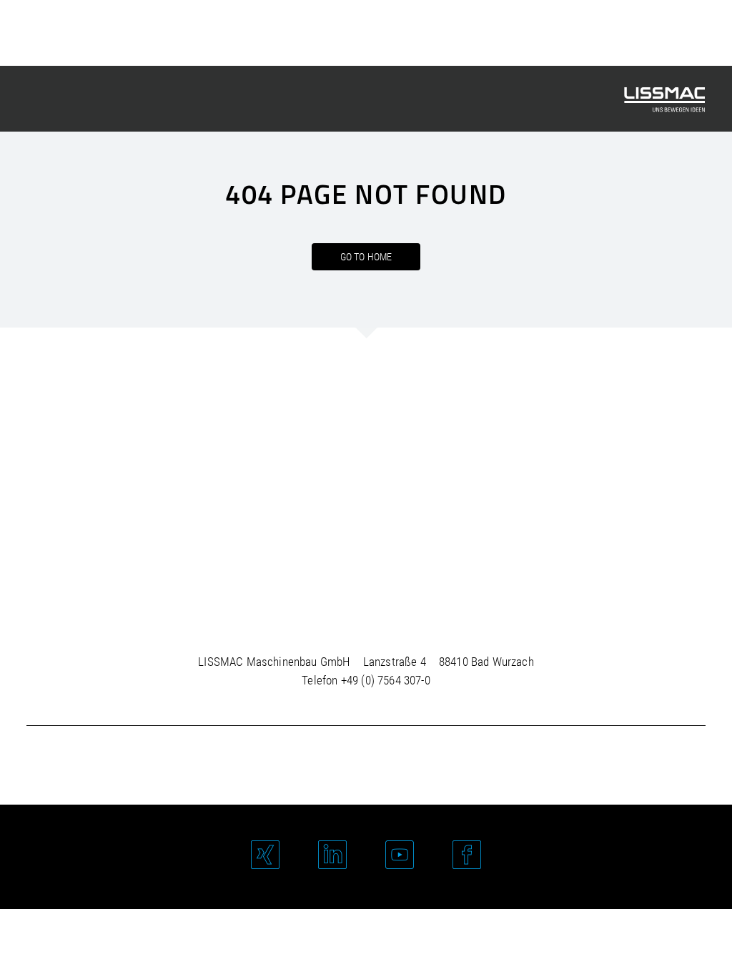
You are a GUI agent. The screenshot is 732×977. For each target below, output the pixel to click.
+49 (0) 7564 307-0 (385, 680)
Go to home (366, 256)
